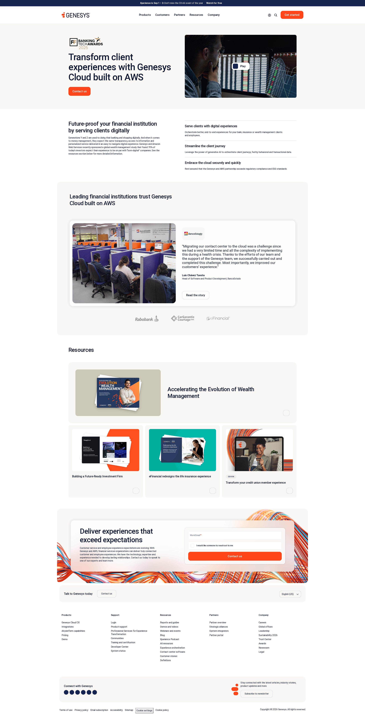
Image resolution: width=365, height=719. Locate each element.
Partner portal (216, 635)
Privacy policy (81, 710)
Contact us (106, 593)
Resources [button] (196, 15)
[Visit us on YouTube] (89, 692)
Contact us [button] (79, 91)
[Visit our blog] (94, 692)
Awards (262, 643)
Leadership (264, 631)
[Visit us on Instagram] (72, 692)
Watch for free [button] (214, 3)
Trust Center (265, 639)
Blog (162, 635)
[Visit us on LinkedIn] (66, 692)
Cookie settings (144, 710)
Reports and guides (169, 622)
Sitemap (129, 710)
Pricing (65, 635)
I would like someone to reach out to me (214, 545)
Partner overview (217, 622)
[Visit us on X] (77, 692)
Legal (261, 652)
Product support (119, 626)
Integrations (68, 626)
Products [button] (145, 15)
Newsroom (264, 647)
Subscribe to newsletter (257, 693)
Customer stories (168, 656)
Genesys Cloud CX (70, 622)
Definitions (165, 660)
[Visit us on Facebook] (83, 692)
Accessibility (116, 710)
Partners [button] (179, 15)
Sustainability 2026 (268, 635)
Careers (262, 622)
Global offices (266, 626)
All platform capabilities (73, 631)
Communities (117, 638)
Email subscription (99, 710)
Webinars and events (170, 631)
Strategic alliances (218, 626)
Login (113, 622)
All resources (166, 643)
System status (118, 651)
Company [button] (214, 15)
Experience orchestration (172, 647)
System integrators (219, 631)
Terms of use (65, 710)
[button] (269, 14)
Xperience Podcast (169, 639)
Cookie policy (162, 710)
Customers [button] (162, 15)
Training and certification (123, 642)
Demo (64, 639)
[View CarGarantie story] (182, 318)
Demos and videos (169, 626)
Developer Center (119, 646)
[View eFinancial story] (218, 318)
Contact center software (172, 652)
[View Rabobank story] (146, 318)
